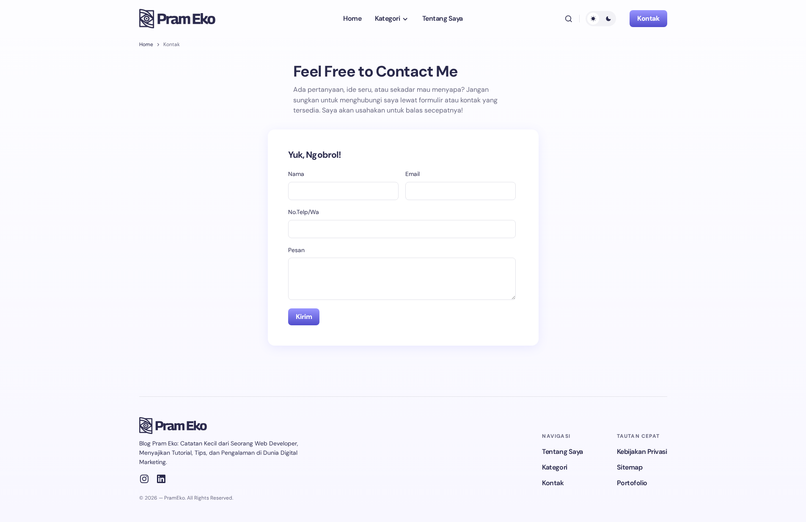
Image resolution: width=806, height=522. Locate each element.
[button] (569, 18)
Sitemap (630, 467)
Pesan (296, 250)
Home (146, 44)
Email (412, 174)
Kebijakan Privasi (642, 451)
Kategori (554, 467)
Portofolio (632, 482)
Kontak (648, 18)
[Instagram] (144, 478)
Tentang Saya (562, 451)
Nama (296, 174)
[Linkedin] (161, 478)
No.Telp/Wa (303, 212)
